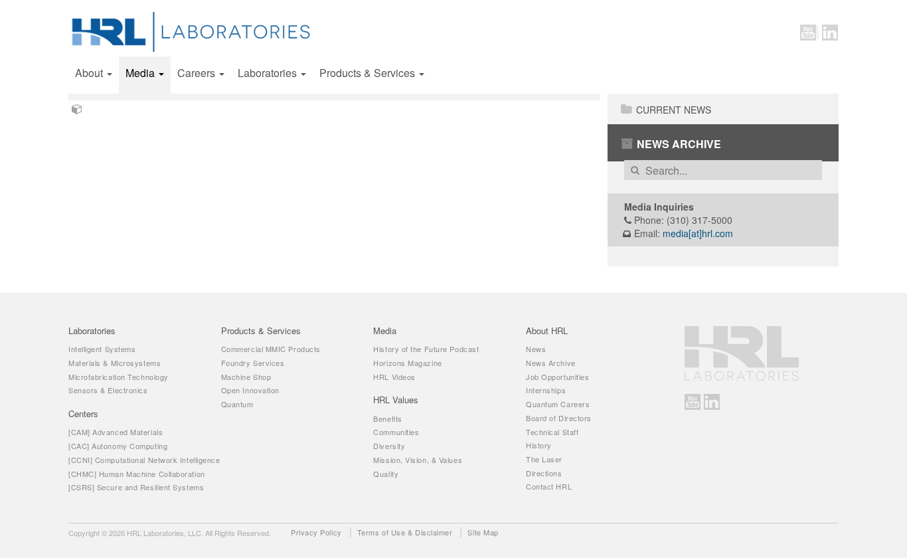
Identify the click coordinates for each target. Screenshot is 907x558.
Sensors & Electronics (108, 390)
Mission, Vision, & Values (417, 459)
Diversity (389, 445)
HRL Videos (394, 376)
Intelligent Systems (101, 348)
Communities (396, 431)
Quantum (237, 404)
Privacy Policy (316, 532)
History (539, 445)
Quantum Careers (558, 404)
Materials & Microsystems (114, 362)
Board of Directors (559, 418)
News (536, 348)
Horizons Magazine (407, 362)
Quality (385, 473)
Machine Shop (246, 376)
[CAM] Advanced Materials (115, 431)
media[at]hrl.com (698, 233)
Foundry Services (253, 362)
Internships (546, 390)
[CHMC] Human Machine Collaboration (136, 473)
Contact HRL (549, 486)
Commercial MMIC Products (271, 348)
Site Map (482, 532)
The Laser (544, 459)
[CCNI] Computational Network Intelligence (144, 459)
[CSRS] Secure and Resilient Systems (136, 487)
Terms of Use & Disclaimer (405, 532)
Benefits (387, 418)
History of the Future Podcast (426, 348)
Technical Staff (552, 431)
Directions (544, 473)
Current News (673, 109)
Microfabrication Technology (118, 376)
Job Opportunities (557, 376)
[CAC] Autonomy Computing (117, 445)
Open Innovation (250, 390)
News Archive (679, 143)
